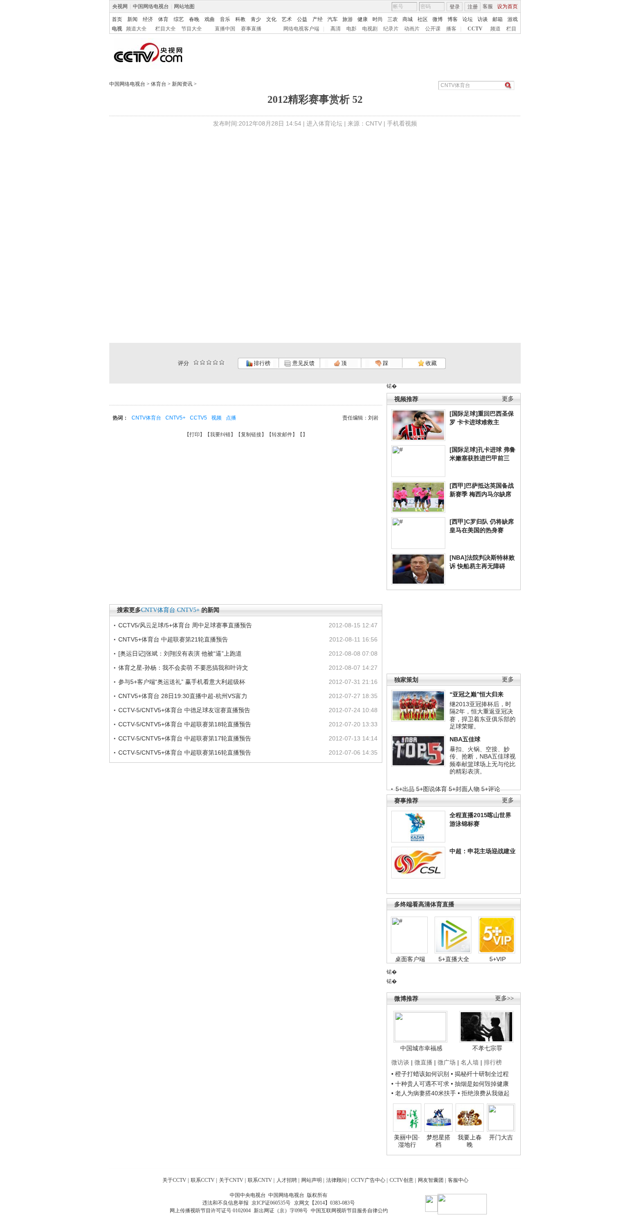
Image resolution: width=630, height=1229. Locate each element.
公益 (302, 19)
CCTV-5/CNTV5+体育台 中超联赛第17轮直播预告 (184, 738)
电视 (117, 29)
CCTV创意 (402, 1180)
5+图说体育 (431, 788)
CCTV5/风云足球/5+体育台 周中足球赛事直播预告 (185, 625)
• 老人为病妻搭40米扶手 (423, 1093)
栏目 (511, 29)
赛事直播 (251, 29)
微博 (437, 19)
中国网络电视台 (151, 6)
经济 (148, 19)
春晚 (194, 19)
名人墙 (470, 1062)
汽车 (332, 19)
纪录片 (391, 29)
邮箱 (497, 19)
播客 (451, 29)
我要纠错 (220, 435)
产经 (317, 19)
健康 (362, 19)
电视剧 (370, 29)
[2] (196, 362)
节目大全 (191, 29)
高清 (335, 29)
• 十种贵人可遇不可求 (421, 1083)
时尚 (377, 19)
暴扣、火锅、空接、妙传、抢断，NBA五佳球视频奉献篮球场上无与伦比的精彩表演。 (483, 760)
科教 (240, 19)
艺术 (287, 19)
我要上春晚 (470, 1141)
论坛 (467, 19)
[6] (209, 362)
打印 (194, 435)
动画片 (412, 29)
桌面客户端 (410, 959)
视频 (216, 418)
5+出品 (405, 788)
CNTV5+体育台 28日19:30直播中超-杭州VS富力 (182, 695)
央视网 (120, 6)
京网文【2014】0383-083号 (324, 1203)
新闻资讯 (182, 84)
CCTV (475, 29)
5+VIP (497, 959)
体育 (163, 19)
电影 (351, 29)
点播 (231, 418)
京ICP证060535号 (271, 1203)
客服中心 (458, 1180)
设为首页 (507, 6)
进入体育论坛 (324, 123)
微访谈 (400, 1062)
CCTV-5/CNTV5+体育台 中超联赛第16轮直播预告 (184, 752)
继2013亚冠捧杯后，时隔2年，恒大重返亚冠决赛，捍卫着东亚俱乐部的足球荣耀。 (483, 715)
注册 (473, 7)
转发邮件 (282, 435)
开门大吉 (501, 1137)
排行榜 (261, 363)
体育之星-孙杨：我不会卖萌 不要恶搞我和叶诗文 (183, 667)
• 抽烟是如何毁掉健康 (480, 1083)
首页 (117, 19)
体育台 (158, 84)
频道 (495, 29)
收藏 (430, 363)
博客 (452, 19)
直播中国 (225, 29)
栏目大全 (165, 29)
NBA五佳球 (465, 739)
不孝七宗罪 (487, 1048)
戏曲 (209, 19)
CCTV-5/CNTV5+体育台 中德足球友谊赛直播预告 (184, 710)
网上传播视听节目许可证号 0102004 (210, 1211)
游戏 (512, 19)
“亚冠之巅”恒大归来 (477, 694)
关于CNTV (231, 1180)
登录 (455, 7)
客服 (488, 6)
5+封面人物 (464, 788)
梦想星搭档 (438, 1141)
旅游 (347, 19)
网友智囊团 (431, 1180)
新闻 (132, 19)
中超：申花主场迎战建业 (483, 851)
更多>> (504, 998)
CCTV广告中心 (368, 1180)
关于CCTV (174, 1180)
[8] (215, 362)
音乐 (225, 19)
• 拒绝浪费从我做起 (484, 1093)
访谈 (482, 19)
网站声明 (311, 1180)
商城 (407, 19)
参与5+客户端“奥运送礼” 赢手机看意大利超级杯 (181, 681)
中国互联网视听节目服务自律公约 (349, 1211)
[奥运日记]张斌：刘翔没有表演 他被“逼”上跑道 (180, 653)
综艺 (179, 19)
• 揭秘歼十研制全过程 (480, 1073)
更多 (508, 399)
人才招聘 (286, 1180)
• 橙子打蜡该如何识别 (420, 1073)
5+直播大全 (453, 959)
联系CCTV (203, 1180)
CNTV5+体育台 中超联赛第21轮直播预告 (173, 639)
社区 (422, 19)
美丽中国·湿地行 (407, 1141)
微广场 (447, 1062)
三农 (392, 19)
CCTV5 (198, 418)
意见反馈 (302, 363)
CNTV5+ (175, 418)
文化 (271, 19)
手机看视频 (402, 123)
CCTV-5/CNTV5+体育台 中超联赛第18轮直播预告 (184, 724)
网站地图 (184, 6)
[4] (202, 362)
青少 (256, 19)
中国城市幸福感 (421, 1048)
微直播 (423, 1062)
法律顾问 (336, 1180)
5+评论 (490, 788)
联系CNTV (260, 1180)
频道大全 (136, 29)
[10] (222, 362)
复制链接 (251, 435)
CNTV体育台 (146, 418)
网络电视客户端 (301, 29)
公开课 (433, 29)
